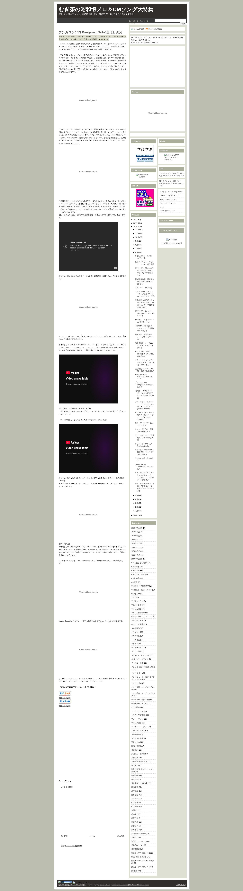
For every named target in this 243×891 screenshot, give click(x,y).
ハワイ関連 (135, 707)
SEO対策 (179, 243)
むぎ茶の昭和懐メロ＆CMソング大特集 (106, 9)
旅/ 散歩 (134, 871)
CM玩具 (134, 582)
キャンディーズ (137, 620)
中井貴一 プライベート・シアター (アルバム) (144, 336)
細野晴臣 (134, 795)
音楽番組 (134, 750)
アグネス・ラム (137, 601)
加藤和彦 (134, 758)
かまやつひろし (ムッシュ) (141, 617)
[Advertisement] (91, 27)
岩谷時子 (134, 776)
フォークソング (137, 719)
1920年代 (135, 532)
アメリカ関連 (136, 609)
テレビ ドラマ (136, 673)
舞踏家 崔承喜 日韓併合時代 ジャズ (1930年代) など (144, 281)
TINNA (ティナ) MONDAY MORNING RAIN (144, 377)
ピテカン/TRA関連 (138, 715)
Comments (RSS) (155, 29)
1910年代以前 (136, 528)
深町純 (133, 818)
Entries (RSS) (138, 29)
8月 (136, 245)
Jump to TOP (180, 885)
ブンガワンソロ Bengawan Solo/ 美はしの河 (90, 32)
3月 (136, 503)
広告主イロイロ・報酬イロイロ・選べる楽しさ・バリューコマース (171, 183)
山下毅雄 (134, 803)
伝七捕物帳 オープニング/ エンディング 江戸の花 (144, 345)
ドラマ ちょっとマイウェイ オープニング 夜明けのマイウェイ (144, 362)
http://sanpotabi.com (150, 42)
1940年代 (80, 36)
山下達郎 (134, 807)
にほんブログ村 (64, 698)
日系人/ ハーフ (136, 845)
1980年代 (135, 555)
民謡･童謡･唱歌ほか (139, 857)
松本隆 (133, 814)
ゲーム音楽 (135, 640)
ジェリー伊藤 (136, 651)
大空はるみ (135, 830)
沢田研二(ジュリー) (138, 841)
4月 (136, 499)
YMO (133, 597)
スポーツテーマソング (139, 659)
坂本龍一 (134, 799)
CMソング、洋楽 (137, 574)
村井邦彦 (134, 822)
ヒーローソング (137, 711)
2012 (135, 220)
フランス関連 (136, 723)
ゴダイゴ (134, 644)
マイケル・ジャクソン (139, 727)
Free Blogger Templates (120, 885)
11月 (137, 233)
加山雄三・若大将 (138, 754)
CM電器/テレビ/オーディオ (141, 590)
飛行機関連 (135, 849)
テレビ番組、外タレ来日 (140, 700)
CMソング (135, 571)
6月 (136, 252)
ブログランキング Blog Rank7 (171, 192)
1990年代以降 (136, 559)
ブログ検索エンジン (167, 211)
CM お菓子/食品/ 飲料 (139, 563)
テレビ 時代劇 (136, 683)
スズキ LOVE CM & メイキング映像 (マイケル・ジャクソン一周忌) (145, 294)
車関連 (133, 810)
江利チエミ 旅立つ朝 (143, 288)
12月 (137, 230)
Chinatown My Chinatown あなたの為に (144, 466)
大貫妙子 (134, 826)
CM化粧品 (135, 578)
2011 (135, 223)
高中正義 (134, 791)
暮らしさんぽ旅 (137, 42)
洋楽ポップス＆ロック (139, 867)
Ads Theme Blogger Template (139, 885)
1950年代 (135, 543)
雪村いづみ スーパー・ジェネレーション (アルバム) (145, 313)
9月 (136, 241)
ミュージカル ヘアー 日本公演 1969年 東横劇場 (144, 437)
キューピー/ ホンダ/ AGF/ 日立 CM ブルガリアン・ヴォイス (144, 452)
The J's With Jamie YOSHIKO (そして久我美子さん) (144, 354)
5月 (136, 495)
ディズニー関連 (137, 663)
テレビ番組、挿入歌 (139, 704)
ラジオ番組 (135, 734)
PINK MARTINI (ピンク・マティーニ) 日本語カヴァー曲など (145, 328)
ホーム (92, 836)
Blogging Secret (105, 885)
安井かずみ (135, 742)
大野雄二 (134, 837)
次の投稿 (64, 836)
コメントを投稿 (67, 787)
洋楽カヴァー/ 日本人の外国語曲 (85, 39)
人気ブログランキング (168, 200)
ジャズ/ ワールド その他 (102, 36)
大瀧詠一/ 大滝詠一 (138, 834)
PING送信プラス (167, 243)
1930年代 (135, 536)
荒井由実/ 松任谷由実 (139, 783)
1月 (136, 511)
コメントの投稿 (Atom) (73, 846)
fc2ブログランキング (167, 203)
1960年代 (88, 36)
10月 (137, 237)
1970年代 (135, 551)
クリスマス (135, 636)
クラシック (135, 632)
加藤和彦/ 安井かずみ (139, 761)
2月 (136, 507)
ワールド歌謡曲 (118, 36)
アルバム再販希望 (138, 613)
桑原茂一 (134, 779)
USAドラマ (135, 594)
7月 (136, 249)
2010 (135, 227)
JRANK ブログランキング (169, 196)
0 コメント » (103, 39)
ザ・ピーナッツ (137, 648)
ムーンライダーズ (138, 731)
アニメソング (136, 605)
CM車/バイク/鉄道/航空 (140, 586)
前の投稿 (120, 836)
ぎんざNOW (135, 628)
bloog (162, 207)
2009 (135, 515)
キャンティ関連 (137, 624)
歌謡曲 (133, 765)
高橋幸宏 (134, 787)
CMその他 (135, 567)
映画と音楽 (135, 746)
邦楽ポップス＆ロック (139, 853)
